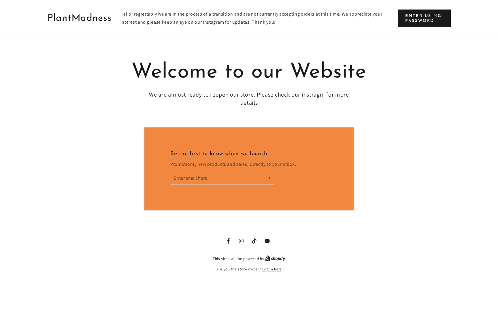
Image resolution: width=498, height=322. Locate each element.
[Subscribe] (270, 178)
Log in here (272, 269)
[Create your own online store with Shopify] (275, 258)
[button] (424, 18)
